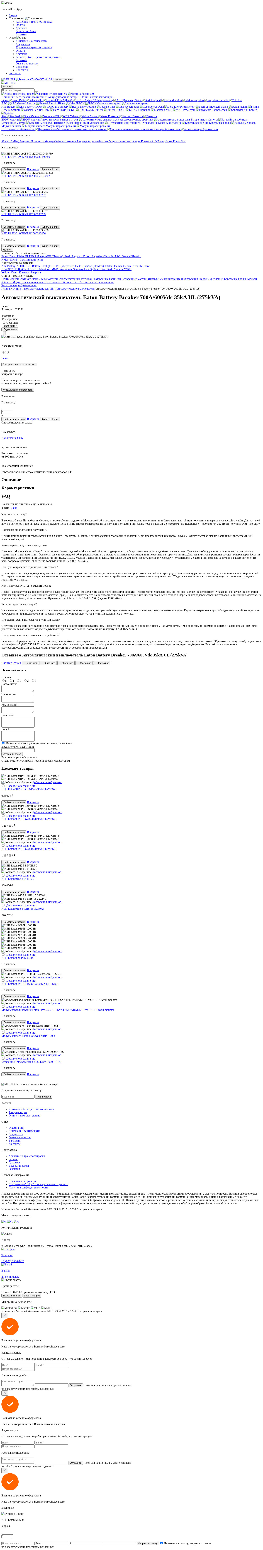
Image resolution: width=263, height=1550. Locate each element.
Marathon (145, 109)
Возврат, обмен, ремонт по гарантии (38, 57)
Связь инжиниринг (109, 103)
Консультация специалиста (17, 389)
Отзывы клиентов (27, 63)
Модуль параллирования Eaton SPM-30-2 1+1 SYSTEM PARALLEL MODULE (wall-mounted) (58, 1009)
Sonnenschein (220, 109)
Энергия (137, 116)
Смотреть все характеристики (19, 364)
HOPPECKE (68, 109)
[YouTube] (4, 333)
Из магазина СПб (12, 437)
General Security (11, 109)
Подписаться (44, 1096)
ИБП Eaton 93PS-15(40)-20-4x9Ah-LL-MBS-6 (28, 818)
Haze (47, 109)
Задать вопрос (32, 1295)
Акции (13, 15)
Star (4, 116)
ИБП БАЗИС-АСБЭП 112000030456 (23, 233)
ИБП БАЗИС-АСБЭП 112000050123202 (25, 175)
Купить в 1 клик (50, 169)
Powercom (189, 109)
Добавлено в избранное (47, 782)
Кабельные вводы (220, 122)
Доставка (21, 28)
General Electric (26, 103)
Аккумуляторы (18, 1112)
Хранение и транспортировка (34, 21)
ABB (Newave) (104, 100)
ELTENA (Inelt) (63, 100)
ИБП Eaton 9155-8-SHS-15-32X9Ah (22, 908)
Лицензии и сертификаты (31, 40)
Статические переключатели (89, 129)
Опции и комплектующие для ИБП (34, 288)
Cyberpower (132, 106)
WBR (56, 116)
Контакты (22, 69)
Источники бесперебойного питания (24, 96)
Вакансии (22, 66)
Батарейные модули (13, 122)
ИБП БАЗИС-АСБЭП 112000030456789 (25, 156)
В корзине (33, 169)
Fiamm (244, 106)
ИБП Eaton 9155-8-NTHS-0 (17, 878)
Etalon (225, 106)
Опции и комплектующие (97, 96)
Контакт (113, 116)
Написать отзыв (11, 662)
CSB (113, 106)
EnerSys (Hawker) (185, 106)
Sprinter (95, 269)
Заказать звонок (63, 79)
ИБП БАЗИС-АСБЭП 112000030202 (23, 195)
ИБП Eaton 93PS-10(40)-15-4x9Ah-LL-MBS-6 (28, 848)
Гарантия (21, 34)
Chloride (223, 100)
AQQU (38, 106)
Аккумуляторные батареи (64, 96)
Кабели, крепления (170, 122)
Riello (39, 100)
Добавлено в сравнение (21, 785)
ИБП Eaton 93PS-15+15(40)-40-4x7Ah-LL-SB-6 (29, 983)
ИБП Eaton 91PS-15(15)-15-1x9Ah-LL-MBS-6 (28, 789)
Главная (6, 288)
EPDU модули (10, 119)
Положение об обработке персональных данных (38, 1184)
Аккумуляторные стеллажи (137, 119)
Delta (22, 100)
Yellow (74, 116)
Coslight (91, 106)
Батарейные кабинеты (204, 119)
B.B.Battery (62, 106)
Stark (138, 100)
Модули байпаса (11, 125)
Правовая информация (22, 1181)
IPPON (80, 103)
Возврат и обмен (26, 31)
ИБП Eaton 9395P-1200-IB (17, 957)
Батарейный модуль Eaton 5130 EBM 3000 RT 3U (31, 1061)
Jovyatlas (198, 100)
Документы (23, 44)
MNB (169, 109)
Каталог (7, 86)
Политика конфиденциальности (28, 1187)
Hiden (62, 103)
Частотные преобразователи (163, 129)
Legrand (156, 100)
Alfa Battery (8, 106)
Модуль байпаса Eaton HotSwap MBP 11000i (28, 1035)
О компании (16, 1127)
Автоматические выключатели (59, 119)
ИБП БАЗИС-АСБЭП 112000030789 (23, 214)
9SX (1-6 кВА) (10, 141)
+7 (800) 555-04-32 (41, 79)
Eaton (5, 100)
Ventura (35, 116)
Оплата (20, 24)
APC (4, 103)
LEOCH (121, 109)
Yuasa (94, 116)
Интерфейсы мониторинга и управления (79, 122)
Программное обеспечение (18, 129)
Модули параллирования (61, 125)
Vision (178, 100)
